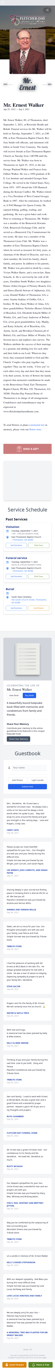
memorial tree (37, 424)
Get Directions (16, 545)
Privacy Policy (19, 1357)
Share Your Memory (18, 739)
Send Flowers (38, 608)
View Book (14, 695)
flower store (35, 429)
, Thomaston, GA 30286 (22, 539)
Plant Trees (38, 545)
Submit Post (27, 786)
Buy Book (29, 695)
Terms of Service (35, 1357)
